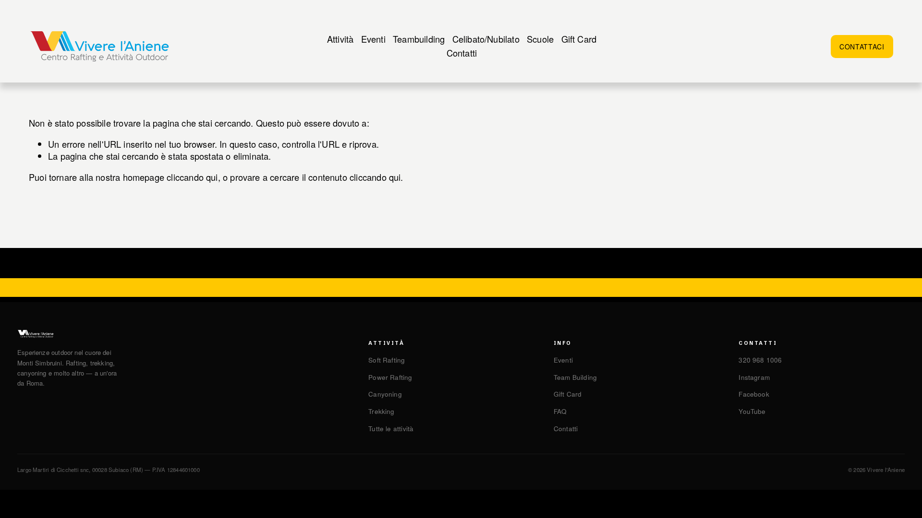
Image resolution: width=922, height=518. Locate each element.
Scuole (540, 39)
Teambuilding (419, 39)
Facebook (754, 394)
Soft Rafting (386, 360)
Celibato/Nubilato (486, 39)
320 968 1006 (760, 360)
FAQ (560, 411)
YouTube (752, 411)
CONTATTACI (862, 46)
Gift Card (579, 39)
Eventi (373, 39)
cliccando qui (192, 177)
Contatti (462, 53)
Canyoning (385, 394)
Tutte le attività (390, 428)
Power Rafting (390, 377)
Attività (340, 39)
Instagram (754, 377)
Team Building (575, 377)
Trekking (381, 411)
